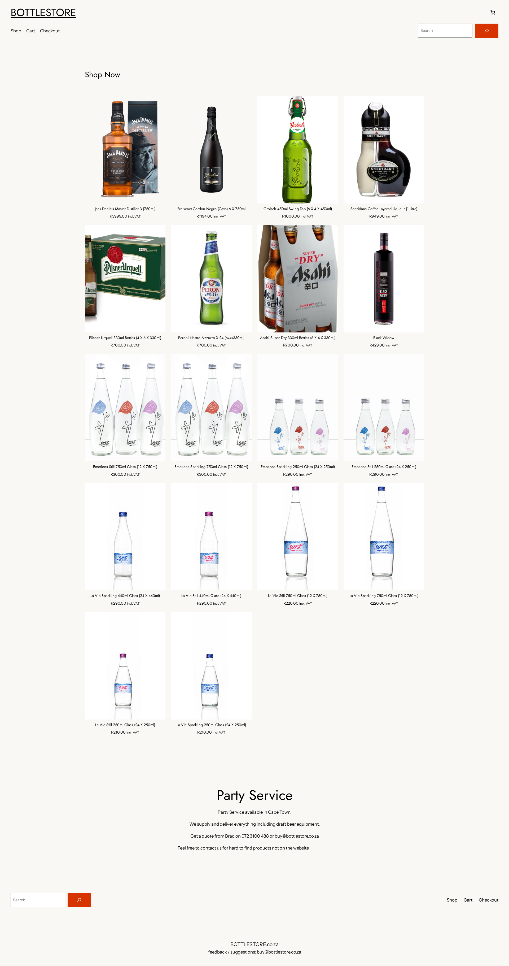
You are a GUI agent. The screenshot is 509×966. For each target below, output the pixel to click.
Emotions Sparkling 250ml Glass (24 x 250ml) (298, 467)
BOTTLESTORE (43, 12)
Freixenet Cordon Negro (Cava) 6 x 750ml (211, 209)
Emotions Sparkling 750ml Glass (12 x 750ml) (211, 467)
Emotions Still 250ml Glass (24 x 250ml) (384, 467)
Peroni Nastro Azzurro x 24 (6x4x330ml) (211, 338)
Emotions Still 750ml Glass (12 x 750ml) (125, 467)
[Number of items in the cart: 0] (492, 12)
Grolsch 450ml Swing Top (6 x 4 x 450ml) (298, 209)
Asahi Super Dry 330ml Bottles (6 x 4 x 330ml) (297, 338)
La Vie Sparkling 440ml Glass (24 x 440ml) (125, 596)
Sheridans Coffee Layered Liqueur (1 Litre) (383, 209)
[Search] (486, 31)
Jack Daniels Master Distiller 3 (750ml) (125, 209)
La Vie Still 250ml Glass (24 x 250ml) (125, 725)
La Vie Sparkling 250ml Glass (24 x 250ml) (211, 725)
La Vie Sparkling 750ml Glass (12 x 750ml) (383, 596)
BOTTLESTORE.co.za (254, 944)
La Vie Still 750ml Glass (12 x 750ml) (297, 596)
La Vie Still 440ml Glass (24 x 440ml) (211, 596)
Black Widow (383, 338)
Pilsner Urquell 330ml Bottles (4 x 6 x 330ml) (125, 338)
